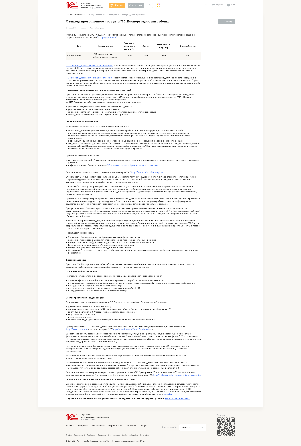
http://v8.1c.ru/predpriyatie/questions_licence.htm (177, 375)
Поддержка (102, 435)
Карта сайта (144, 435)
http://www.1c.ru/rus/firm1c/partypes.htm (132, 329)
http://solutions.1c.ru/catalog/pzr (147, 172)
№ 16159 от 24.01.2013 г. (177, 399)
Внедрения (83, 425)
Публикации (79, 15)
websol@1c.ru (139, 441)
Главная (69, 15)
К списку (228, 21)
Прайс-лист (91, 435)
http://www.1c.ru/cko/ (76, 329)
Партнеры (131, 425)
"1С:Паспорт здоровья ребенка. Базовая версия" (89, 65)
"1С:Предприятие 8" (107, 37)
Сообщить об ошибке (130, 435)
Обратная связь (114, 435)
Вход (233, 5)
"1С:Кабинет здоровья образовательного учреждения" (133, 165)
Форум (143, 425)
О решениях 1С (79, 435)
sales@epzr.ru (170, 394)
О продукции (136, 5)
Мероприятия (115, 425)
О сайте (69, 435)
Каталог (70, 425)
